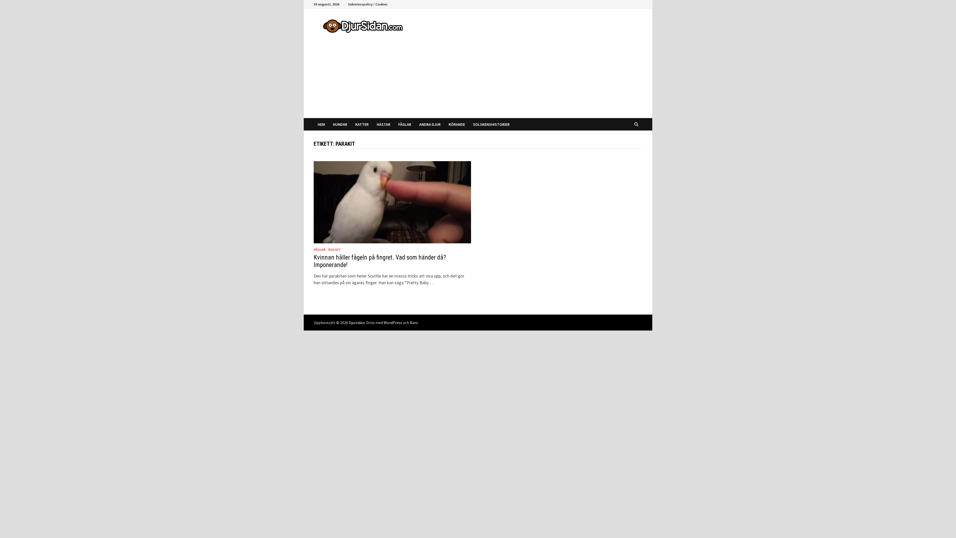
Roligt (334, 249)
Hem (321, 124)
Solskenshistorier (491, 124)
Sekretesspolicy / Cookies (368, 4)
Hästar (383, 124)
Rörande (457, 124)
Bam (414, 322)
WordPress (393, 322)
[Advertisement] (478, 81)
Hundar (340, 124)
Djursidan (357, 322)
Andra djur (430, 124)
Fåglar (404, 124)
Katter (362, 124)
